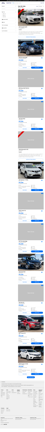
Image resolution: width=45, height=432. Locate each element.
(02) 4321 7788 (34, 419)
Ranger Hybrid (3, 393)
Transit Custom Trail (8, 393)
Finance (34, 399)
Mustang (23, 392)
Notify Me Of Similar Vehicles (31, 159)
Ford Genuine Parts (40, 397)
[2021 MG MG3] (31, 109)
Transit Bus (18, 393)
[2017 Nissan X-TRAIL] (31, 170)
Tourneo (7, 394)
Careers (2, 413)
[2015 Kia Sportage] (31, 47)
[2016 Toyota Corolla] (31, 354)
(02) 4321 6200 (5, 420)
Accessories (40, 401)
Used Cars (34, 397)
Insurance (34, 404)
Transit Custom (8, 391)
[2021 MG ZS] (31, 293)
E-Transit (29, 392)
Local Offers (35, 392)
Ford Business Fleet (35, 403)
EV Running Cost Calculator (35, 406)
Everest (13, 391)
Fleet (34, 398)
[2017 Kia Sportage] (31, 231)
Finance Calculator (34, 401)
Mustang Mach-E (14, 392)
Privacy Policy (8, 409)
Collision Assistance (40, 406)
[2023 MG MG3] (31, 262)
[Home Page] (3, 3)
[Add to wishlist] (42, 58)
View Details (25, 67)
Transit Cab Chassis (7, 398)
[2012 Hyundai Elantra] (31, 78)
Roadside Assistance (40, 404)
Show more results (31, 377)
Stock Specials (35, 393)
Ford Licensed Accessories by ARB (41, 400)
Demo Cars (34, 396)
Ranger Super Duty (3, 395)
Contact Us (2, 410)
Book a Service (41, 393)
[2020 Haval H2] (31, 201)
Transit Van (7, 395)
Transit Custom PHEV (30, 395)
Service (40, 392)
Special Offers (35, 391)
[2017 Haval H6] (31, 323)
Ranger (2, 391)
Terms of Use (8, 410)
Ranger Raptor (3, 392)
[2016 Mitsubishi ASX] (31, 139)
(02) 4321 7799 (19, 419)
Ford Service (40, 394)
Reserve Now (37, 67)
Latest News (2, 409)
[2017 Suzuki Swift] (31, 17)
